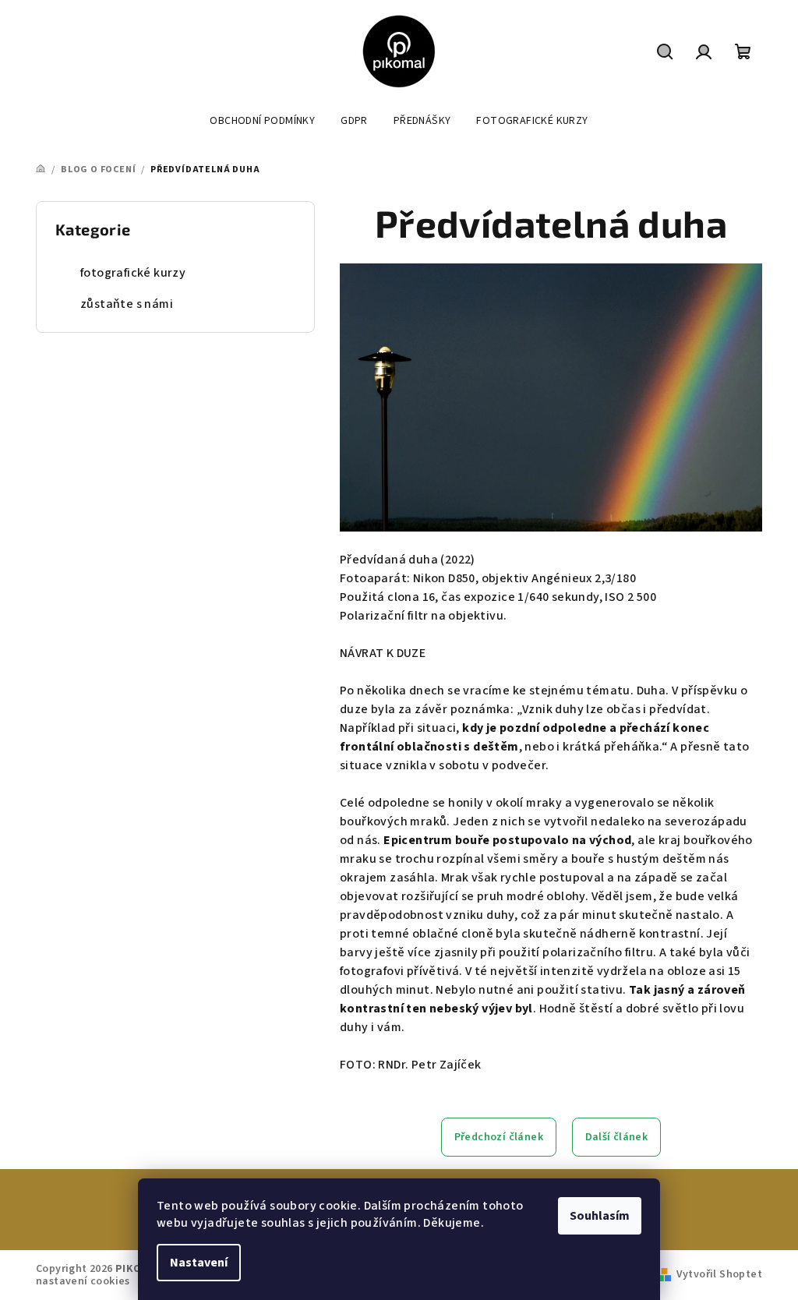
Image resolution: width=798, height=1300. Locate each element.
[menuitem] (262, 121)
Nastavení (199, 1262)
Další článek (616, 1137)
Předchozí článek (498, 1137)
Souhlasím (600, 1215)
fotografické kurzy (132, 272)
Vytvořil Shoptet (719, 1274)
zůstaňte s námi (126, 304)
